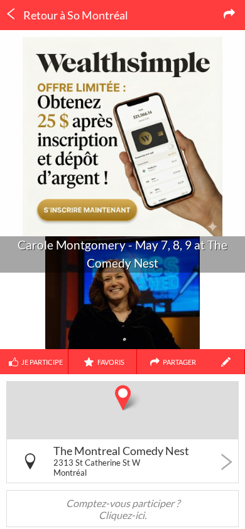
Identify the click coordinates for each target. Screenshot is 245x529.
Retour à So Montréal (74, 15)
